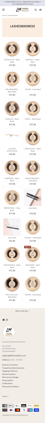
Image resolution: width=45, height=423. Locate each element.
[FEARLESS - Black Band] (12, 108)
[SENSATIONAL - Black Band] (12, 254)
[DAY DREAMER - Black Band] (12, 78)
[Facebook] (4, 320)
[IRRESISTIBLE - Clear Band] (12, 197)
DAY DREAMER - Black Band (12, 90)
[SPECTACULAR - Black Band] (12, 284)
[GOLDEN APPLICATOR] (12, 135)
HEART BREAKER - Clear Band (32, 179)
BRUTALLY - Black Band (33, 61)
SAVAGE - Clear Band (32, 238)
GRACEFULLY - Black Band (33, 150)
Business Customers (10, 365)
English (5, 396)
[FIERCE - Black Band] (33, 108)
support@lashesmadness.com (14, 355)
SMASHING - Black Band (32, 266)
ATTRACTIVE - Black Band (12, 61)
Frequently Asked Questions (13, 368)
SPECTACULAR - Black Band (12, 296)
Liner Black (33, 208)
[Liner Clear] (12, 227)
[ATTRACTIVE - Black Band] (12, 49)
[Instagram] (7, 320)
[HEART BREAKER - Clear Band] (33, 167)
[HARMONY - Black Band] (12, 167)
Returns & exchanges (10, 377)
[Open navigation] (3, 10)
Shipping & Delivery (9, 371)
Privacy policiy (7, 380)
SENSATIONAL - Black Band (12, 266)
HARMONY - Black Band (12, 179)
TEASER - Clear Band (33, 295)
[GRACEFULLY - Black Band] (33, 138)
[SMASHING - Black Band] (33, 254)
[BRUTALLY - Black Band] (33, 49)
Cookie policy (7, 383)
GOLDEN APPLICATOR (12, 150)
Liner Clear (12, 238)
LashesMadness (22, 415)
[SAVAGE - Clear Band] (33, 227)
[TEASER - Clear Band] (33, 284)
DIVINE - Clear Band (33, 89)
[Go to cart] (40, 10)
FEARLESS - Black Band (12, 120)
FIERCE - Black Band (33, 119)
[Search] (35, 10)
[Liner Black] (33, 197)
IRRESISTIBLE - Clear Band (12, 209)
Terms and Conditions (10, 387)
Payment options (8, 374)
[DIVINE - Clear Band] (33, 78)
